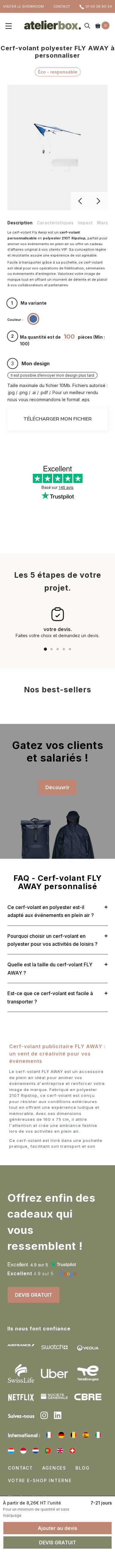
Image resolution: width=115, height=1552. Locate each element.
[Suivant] (98, 201)
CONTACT (61, 6)
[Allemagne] (61, 1435)
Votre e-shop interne (39, 1480)
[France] (49, 1435)
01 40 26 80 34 (99, 6)
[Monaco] (23, 1450)
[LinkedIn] (57, 1416)
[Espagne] (86, 1435)
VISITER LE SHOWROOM (23, 6)
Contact (20, 1467)
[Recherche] (87, 26)
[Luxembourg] (11, 1450)
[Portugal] (48, 1450)
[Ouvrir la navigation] (9, 26)
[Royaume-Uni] (60, 1450)
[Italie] (98, 1435)
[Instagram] (44, 1416)
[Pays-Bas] (36, 1450)
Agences (54, 1467)
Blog (82, 1467)
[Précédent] (80, 201)
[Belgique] (74, 1435)
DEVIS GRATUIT (33, 1295)
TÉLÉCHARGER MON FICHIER (57, 419)
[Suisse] (72, 1450)
